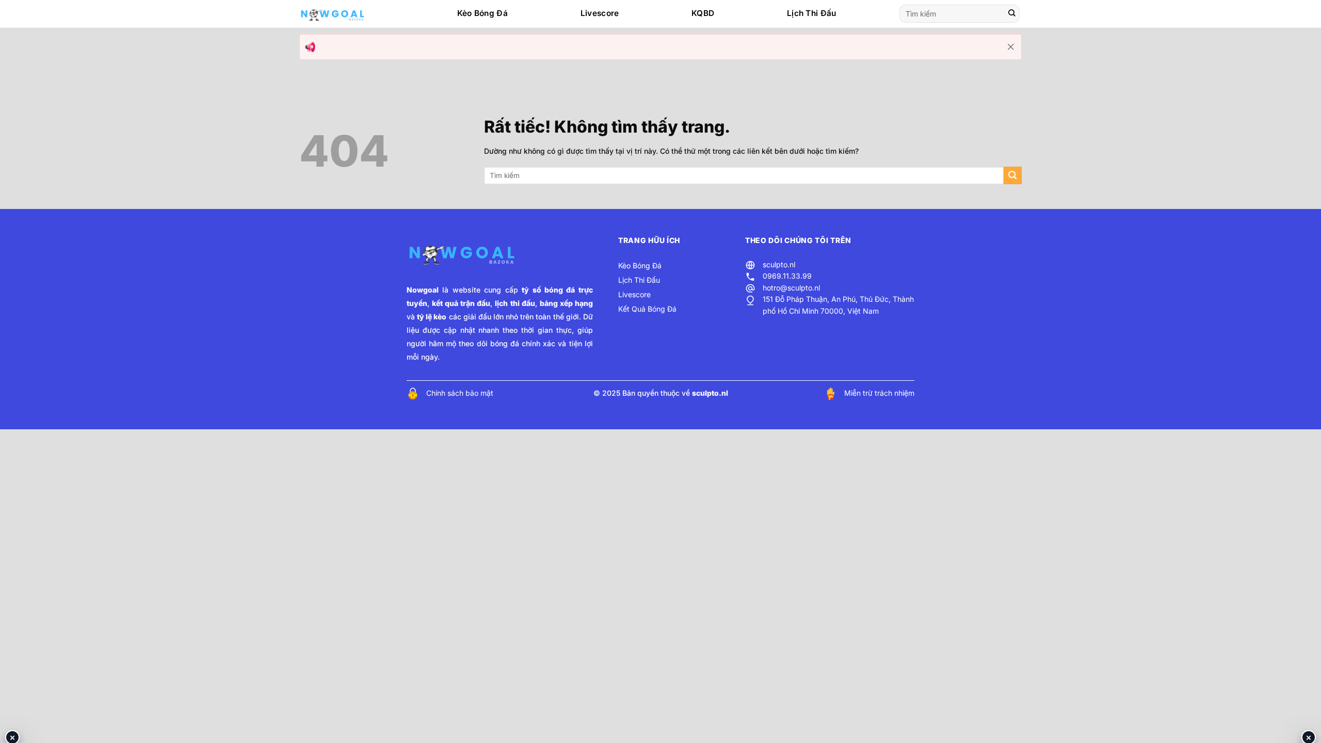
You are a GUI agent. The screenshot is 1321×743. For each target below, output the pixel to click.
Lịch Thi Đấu (811, 13)
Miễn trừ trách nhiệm (879, 393)
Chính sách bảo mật (459, 393)
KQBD (702, 13)
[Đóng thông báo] (1011, 47)
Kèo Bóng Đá (482, 13)
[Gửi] (1012, 14)
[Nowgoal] (342, 14)
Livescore (600, 13)
